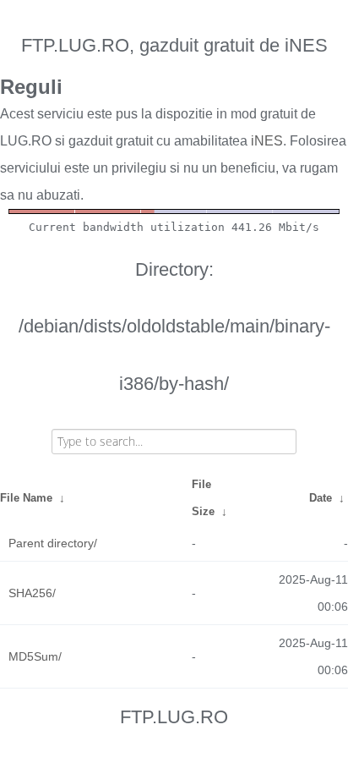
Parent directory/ (52, 543)
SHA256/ (32, 593)
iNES (267, 141)
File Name (26, 497)
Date (320, 497)
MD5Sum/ (35, 656)
